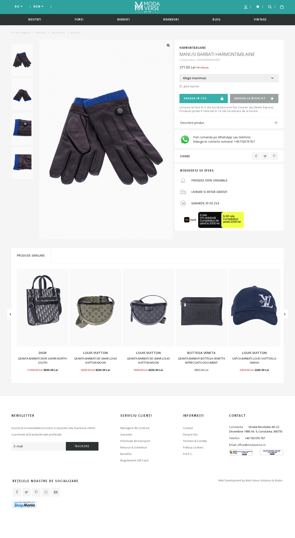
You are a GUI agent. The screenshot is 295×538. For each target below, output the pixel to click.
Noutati (34, 19)
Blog (216, 19)
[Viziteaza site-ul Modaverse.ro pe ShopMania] (25, 504)
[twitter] (26, 492)
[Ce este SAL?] (241, 452)
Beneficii (126, 454)
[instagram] (46, 492)
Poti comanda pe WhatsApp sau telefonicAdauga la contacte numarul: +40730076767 (224, 139)
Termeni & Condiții (195, 441)
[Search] (268, 6)
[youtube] (55, 492)
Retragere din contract (134, 428)
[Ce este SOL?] (272, 452)
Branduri (171, 19)
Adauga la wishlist (249, 98)
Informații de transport (135, 441)
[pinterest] (36, 492)
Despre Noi (190, 434)
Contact (188, 428)
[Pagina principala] (147, 7)
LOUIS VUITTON (95, 352)
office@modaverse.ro (251, 445)
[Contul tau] (244, 6)
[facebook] (17, 492)
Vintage (260, 19)
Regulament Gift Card (134, 460)
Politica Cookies (193, 447)
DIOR (42, 352)
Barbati (123, 19)
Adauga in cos (195, 98)
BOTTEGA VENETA (201, 352)
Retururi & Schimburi (133, 447)
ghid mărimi (191, 86)
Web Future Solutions (258, 480)
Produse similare (31, 255)
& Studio (277, 480)
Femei (79, 19)
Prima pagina (20, 32)
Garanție (126, 434)
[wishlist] (256, 6)
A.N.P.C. (188, 454)
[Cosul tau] (280, 6)
